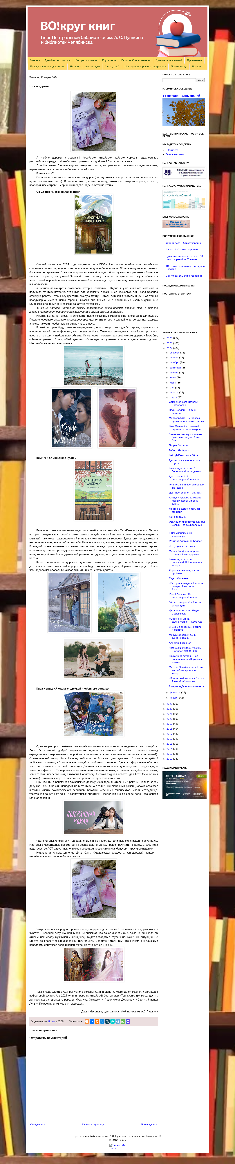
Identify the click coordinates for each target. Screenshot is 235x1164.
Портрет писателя (86, 60)
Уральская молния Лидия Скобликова (184, 612)
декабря (175, 352)
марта (174, 397)
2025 (170, 343)
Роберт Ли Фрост (179, 450)
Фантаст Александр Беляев (185, 540)
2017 (170, 733)
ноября (174, 357)
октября (175, 362)
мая (172, 387)
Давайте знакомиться (57, 60)
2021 (170, 713)
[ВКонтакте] (92, 1021)
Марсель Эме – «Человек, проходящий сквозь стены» (187, 419)
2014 (170, 748)
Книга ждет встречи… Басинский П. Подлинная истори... (185, 562)
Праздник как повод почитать (47, 66)
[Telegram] (117, 1021)
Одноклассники (175, 154)
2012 (170, 758)
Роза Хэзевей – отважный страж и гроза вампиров (184, 428)
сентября (176, 367)
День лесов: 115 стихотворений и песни (184, 478)
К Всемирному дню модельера (180, 534)
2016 (170, 738)
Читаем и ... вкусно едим (85, 66)
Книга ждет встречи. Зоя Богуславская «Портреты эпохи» (185, 659)
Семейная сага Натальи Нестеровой (183, 403)
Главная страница (93, 1124)
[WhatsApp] (123, 1021)
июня (173, 382)
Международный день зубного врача (182, 636)
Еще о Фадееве (178, 578)
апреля (174, 392)
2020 (170, 718)
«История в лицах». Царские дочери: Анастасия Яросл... (186, 586)
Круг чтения (109, 60)
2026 (170, 338)
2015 (170, 743)
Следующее (37, 1124)
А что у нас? (112, 66)
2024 (170, 348)
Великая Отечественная (136, 60)
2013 (170, 753)
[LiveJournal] (107, 1021)
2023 (170, 703)
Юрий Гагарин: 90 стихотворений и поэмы (184, 596)
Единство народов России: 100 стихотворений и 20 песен (184, 258)
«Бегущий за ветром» (182, 546)
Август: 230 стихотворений (182, 249)
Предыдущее (149, 1124)
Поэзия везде (179, 66)
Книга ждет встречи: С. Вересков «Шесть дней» (185, 470)
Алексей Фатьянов (180, 642)
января (174, 697)
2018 (170, 728)
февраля (175, 692)
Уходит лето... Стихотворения (184, 242)
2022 (170, 708)
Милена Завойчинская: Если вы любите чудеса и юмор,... (186, 670)
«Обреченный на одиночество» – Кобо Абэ (185, 620)
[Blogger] (87, 1021)
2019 (170, 723)
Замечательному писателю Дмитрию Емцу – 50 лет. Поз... (185, 437)
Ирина (51, 1021)
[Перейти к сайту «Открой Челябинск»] (184, 208)
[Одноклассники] (97, 1021)
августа (174, 372)
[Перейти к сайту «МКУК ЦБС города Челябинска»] (184, 177)
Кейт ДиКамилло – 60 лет (184, 455)
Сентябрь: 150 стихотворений (184, 275)
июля (173, 377)
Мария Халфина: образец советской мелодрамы (184, 553)
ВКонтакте (172, 149)
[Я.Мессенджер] (112, 1021)
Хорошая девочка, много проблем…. (184, 572)
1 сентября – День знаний (181, 95)
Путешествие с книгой (169, 60)
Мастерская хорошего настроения (145, 66)
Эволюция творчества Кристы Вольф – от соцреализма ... (187, 524)
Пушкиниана (194, 60)
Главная (35, 60)
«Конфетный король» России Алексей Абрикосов (186, 680)
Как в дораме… (178, 516)
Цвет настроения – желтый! (185, 492)
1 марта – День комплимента (186, 686)
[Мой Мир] (102, 1021)
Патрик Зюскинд (178, 445)
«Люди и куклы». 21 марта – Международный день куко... (186, 500)
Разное (196, 66)
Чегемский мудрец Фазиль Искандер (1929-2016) (185, 649)
